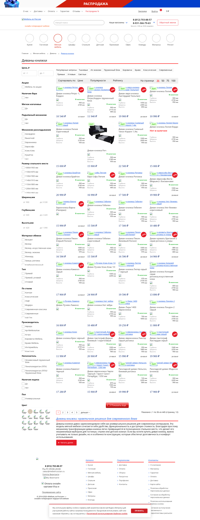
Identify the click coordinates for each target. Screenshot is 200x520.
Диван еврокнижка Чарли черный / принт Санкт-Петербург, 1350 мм (100, 373)
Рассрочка (123, 476)
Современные (165, 70)
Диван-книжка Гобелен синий (130, 208)
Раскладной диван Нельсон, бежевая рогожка (133, 370)
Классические (149, 70)
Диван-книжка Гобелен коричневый (98, 239)
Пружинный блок (112, 70)
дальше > (85, 412)
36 (158, 80)
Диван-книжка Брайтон (68, 176)
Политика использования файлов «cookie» (161, 502)
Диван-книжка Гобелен (98, 205)
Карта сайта (155, 484)
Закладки (142, 11)
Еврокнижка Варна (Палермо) (65, 208)
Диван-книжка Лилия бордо (164, 127)
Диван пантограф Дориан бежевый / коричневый (100, 339)
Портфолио (124, 480)
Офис (90, 492)
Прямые (61, 74)
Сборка (122, 472)
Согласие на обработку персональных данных (160, 496)
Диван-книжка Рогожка (130, 176)
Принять (139, 511)
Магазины (154, 469)
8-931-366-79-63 (142, 23)
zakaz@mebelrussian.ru (54, 471)
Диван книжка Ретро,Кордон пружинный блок (100, 98)
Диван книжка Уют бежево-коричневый (163, 208)
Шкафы (91, 476)
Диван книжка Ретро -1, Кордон (68, 94)
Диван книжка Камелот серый (67, 270)
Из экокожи (96, 70)
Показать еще (118, 405)
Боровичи (127, 70)
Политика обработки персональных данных (160, 489)
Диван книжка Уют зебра (99, 305)
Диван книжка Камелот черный (67, 370)
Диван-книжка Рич (96, 150)
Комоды (91, 500)
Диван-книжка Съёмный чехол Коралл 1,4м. (131, 130)
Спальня (91, 480)
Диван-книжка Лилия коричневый (67, 130)
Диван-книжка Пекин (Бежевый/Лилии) (129, 239)
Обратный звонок (167, 22)
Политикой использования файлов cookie (107, 513)
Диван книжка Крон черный (70, 338)
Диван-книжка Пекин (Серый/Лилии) (67, 239)
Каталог (90, 460)
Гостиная (92, 469)
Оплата (122, 469)
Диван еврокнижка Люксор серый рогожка (132, 339)
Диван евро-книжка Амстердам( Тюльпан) (129, 94)
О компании (155, 465)
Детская (91, 484)
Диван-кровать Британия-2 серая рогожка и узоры (163, 239)
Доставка (123, 465)
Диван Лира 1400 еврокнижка (127, 308)
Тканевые (83, 70)
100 (173, 80)
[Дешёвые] (87, 81)
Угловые (72, 74)
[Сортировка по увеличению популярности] (107, 81)
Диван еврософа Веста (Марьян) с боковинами (161, 180)
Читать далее (66, 442)
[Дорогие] (84, 81)
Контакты (123, 484)
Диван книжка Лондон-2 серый (162, 308)
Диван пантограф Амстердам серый (158, 339)
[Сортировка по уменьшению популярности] (109, 81)
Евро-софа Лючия (96, 176)
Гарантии (64, 11)
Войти (155, 11)
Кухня (90, 465)
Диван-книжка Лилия (160, 91)
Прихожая (92, 488)
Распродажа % (92, 11)
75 (167, 80)
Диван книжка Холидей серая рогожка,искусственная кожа (161, 275)
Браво (138, 70)
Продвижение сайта (51, 492)
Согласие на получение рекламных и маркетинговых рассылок (161, 510)
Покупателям (123, 460)
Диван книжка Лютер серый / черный (133, 270)
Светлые (82, 74)
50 (162, 80)
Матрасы (91, 496)
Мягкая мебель (94, 472)
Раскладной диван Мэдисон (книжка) (164, 370)
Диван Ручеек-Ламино (67, 305)
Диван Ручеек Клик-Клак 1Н (101, 267)
